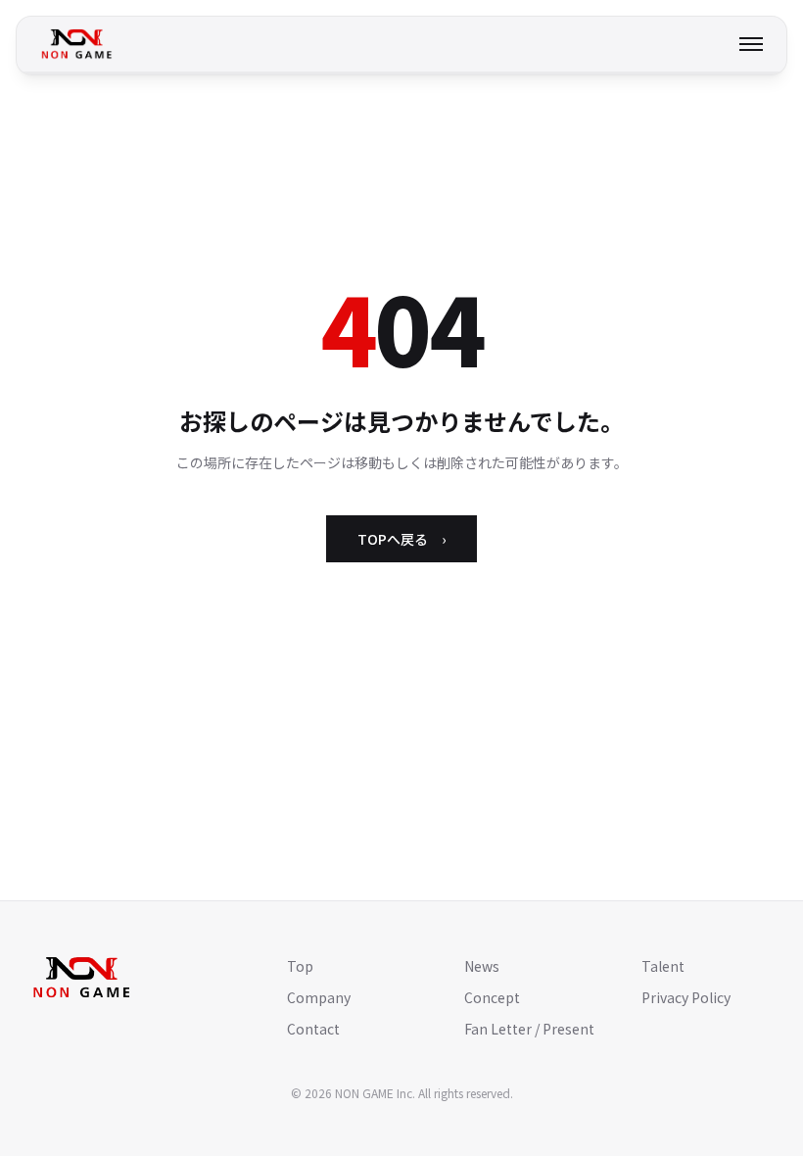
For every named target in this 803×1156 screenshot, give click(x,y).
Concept (492, 997)
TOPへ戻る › (401, 539)
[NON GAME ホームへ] (76, 44)
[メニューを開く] (751, 44)
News (481, 966)
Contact (313, 1028)
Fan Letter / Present (529, 1028)
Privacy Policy (686, 997)
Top (300, 966)
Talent (663, 966)
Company (319, 997)
